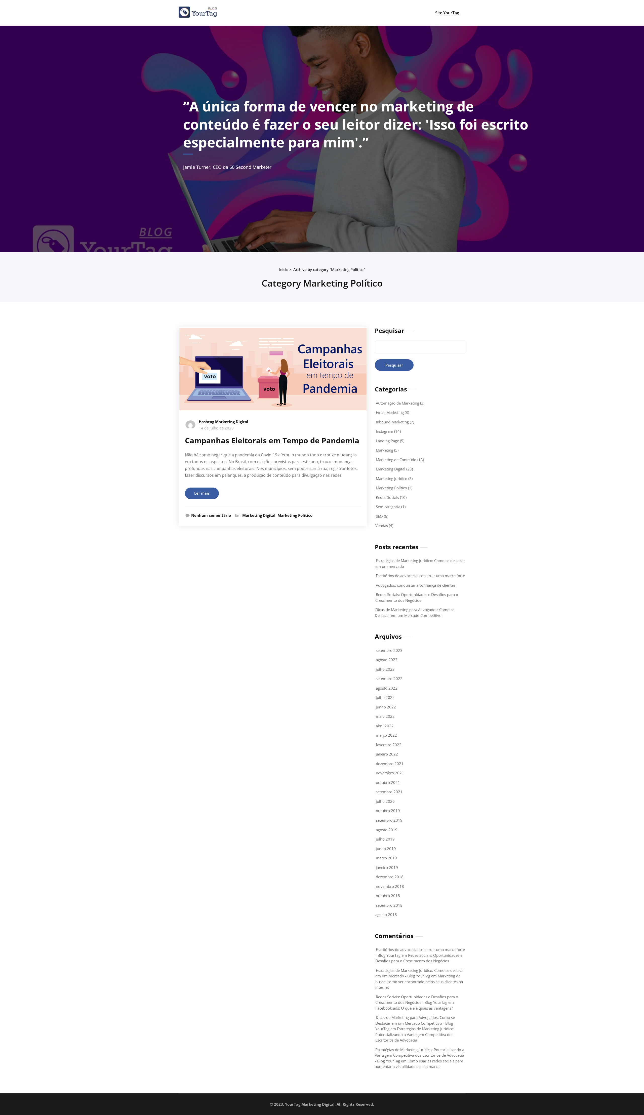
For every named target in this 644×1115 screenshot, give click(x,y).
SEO (379, 516)
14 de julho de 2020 (216, 427)
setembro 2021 (389, 791)
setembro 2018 (389, 905)
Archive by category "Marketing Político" (329, 269)
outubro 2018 (388, 895)
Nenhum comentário (211, 515)
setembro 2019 (389, 820)
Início (283, 269)
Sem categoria (388, 506)
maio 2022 (385, 716)
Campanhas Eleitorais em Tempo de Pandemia (272, 440)
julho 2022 (385, 697)
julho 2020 (385, 801)
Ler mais (202, 493)
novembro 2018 (390, 886)
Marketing (384, 450)
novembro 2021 (390, 772)
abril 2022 (385, 725)
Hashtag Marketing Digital (223, 421)
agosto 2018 (386, 914)
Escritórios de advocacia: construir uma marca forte (420, 575)
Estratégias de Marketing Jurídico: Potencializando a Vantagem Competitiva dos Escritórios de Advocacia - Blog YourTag (419, 1055)
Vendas (381, 525)
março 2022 (386, 735)
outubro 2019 (388, 810)
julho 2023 (385, 669)
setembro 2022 (389, 678)
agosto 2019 (386, 829)
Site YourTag (447, 13)
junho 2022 (386, 706)
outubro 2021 (388, 782)
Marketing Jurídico (391, 478)
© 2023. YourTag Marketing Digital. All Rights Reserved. (322, 1104)
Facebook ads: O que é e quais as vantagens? (414, 1008)
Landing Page (387, 440)
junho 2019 (386, 848)
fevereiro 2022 (388, 744)
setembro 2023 (389, 650)
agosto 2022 (386, 688)
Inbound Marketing (392, 421)
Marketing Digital (258, 515)
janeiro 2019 (387, 867)
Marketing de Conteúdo (396, 459)
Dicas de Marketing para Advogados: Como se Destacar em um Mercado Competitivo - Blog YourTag (415, 1023)
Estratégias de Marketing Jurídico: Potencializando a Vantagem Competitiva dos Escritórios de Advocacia (414, 1034)
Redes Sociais (387, 497)
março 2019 (386, 857)
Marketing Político (294, 515)
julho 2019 (385, 839)
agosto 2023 (386, 659)
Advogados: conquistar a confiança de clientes (415, 585)
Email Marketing (390, 412)
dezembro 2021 (390, 763)
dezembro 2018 (390, 876)
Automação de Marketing (397, 403)
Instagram (384, 431)
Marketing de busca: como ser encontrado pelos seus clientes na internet (419, 981)
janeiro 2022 (387, 753)
